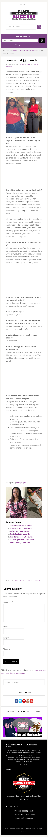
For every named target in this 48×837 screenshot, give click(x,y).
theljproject (21, 483)
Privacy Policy (24, 764)
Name (6, 627)
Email (6, 638)
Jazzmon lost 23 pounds (21, 528)
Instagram (37, 581)
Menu (25, 5)
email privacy (28, 45)
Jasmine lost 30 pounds (21, 525)
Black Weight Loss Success (24, 15)
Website (6, 649)
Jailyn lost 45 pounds (19, 531)
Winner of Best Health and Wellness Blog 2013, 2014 (24, 797)
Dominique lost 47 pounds (22, 540)
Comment (8, 602)
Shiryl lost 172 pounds (20, 543)
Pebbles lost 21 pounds (24, 811)
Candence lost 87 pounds (22, 537)
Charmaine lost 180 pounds (24, 814)
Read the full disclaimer (24, 763)
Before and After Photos (24, 581)
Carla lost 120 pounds (20, 534)
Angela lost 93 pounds (24, 818)
